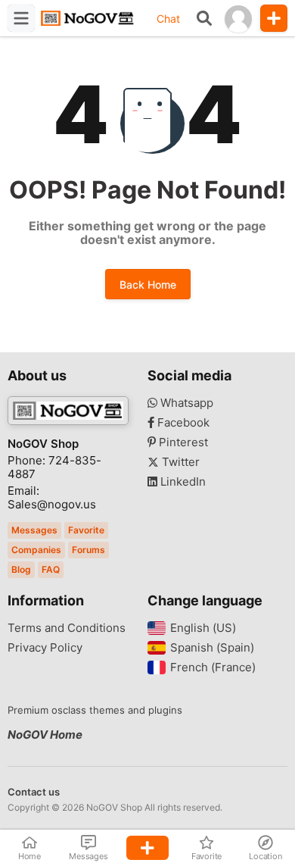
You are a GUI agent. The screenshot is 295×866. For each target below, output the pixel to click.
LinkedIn (181, 482)
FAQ (51, 569)
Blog (21, 569)
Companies (36, 549)
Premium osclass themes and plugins (95, 710)
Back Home (148, 284)
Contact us (34, 792)
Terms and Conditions (67, 628)
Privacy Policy (45, 648)
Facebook (182, 423)
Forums (88, 549)
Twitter (179, 462)
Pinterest (182, 442)
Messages (34, 530)
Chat (168, 18)
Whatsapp (185, 403)
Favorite (86, 530)
